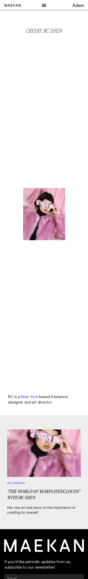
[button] (44, 5)
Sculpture (18, 483)
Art (9, 483)
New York (29, 396)
